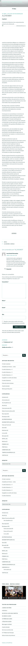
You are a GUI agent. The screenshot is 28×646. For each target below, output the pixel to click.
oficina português (12, 2)
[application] (14, 592)
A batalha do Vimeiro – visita (9, 366)
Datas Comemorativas (7, 411)
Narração (4, 436)
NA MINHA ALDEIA (6, 616)
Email (4, 307)
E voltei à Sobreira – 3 (7, 372)
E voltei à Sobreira (6, 380)
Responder (8, 269)
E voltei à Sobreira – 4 (7, 369)
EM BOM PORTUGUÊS (7, 422)
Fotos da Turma (5, 425)
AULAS (4, 405)
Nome (4, 300)
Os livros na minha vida (7, 630)
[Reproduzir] (3, 598)
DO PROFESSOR (6, 419)
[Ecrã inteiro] (24, 598)
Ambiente (4, 397)
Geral (5, 241)
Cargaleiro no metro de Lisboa (9, 377)
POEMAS (4, 444)
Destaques (4, 416)
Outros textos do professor (8, 635)
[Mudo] (22, 598)
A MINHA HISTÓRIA (6, 607)
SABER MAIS (5, 449)
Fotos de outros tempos (8, 383)
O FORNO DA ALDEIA (7, 618)
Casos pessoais (6, 408)
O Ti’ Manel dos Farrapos (8, 632)
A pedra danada (5, 386)
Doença (12, 243)
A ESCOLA (4, 610)
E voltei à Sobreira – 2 (7, 375)
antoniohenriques (18, 13)
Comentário (5, 282)
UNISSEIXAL (5, 567)
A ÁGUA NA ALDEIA (6, 621)
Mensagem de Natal (7, 624)
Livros (3, 433)
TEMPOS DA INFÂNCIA (7, 452)
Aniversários (5, 400)
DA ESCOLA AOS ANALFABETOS (10, 613)
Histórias (4, 430)
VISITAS (4, 455)
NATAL (3, 438)
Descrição (4, 413)
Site (3, 314)
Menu (14, 8)
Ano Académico (6, 402)
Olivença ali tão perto (7, 388)
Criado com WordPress (7, 642)
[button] (14, 592)
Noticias (4, 441)
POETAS (4, 447)
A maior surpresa (6, 364)
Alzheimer (7, 243)
